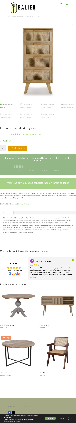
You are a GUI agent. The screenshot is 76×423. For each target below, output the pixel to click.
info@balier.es (61, 183)
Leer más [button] (33, 277)
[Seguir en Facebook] (9, 412)
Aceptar (50, 418)
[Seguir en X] (13, 412)
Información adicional (23, 213)
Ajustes (62, 418)
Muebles (13, 17)
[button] (73, 25)
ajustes (18, 421)
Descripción (6, 213)
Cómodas (20, 17)
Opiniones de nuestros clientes (33, 134)
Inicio (9, 17)
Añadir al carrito (17, 148)
